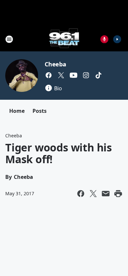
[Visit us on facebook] (49, 75)
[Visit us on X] (61, 75)
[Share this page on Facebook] (80, 193)
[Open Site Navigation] (9, 39)
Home (17, 110)
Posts (39, 110)
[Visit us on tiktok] (98, 75)
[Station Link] (64, 39)
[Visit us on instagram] (86, 75)
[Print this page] (118, 193)
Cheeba (55, 64)
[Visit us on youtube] (73, 75)
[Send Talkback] (104, 39)
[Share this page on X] (93, 193)
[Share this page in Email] (105, 193)
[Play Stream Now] (117, 39)
